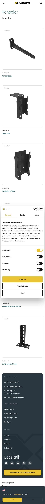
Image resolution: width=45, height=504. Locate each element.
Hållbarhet (8, 448)
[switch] (40, 256)
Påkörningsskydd (10, 418)
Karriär (6, 444)
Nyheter (7, 440)
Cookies (5, 486)
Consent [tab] (8, 215)
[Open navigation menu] (4, 3)
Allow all (22, 279)
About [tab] (37, 215)
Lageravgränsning (10, 413)
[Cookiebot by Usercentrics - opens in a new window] (33, 209)
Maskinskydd (9, 409)
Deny (22, 293)
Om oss (7, 435)
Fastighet (7, 422)
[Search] (41, 3)
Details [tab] (22, 215)
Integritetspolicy (8, 483)
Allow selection (22, 286)
